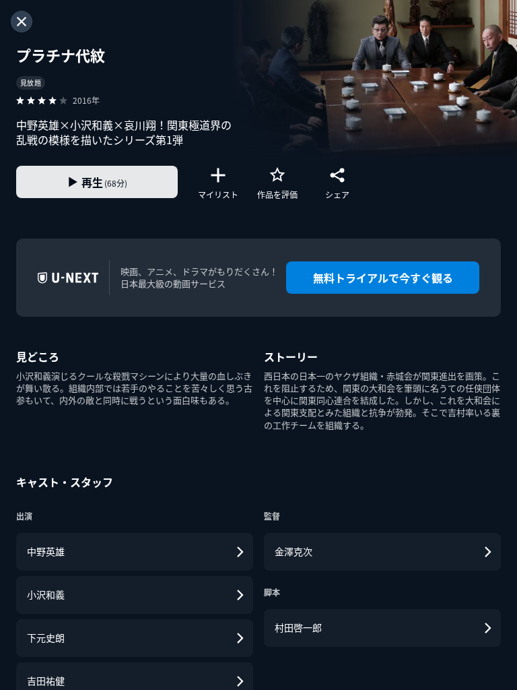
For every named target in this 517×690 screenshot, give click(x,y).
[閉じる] (21, 21)
